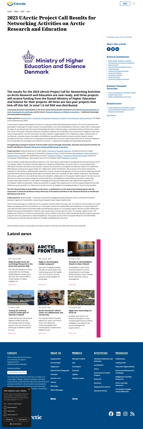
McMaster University (70, 158)
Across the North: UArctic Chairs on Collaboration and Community (51, 312)
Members (77, 353)
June (28, 11)
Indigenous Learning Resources (124, 378)
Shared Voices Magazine (60, 370)
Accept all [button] (9, 419)
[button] (16, 424)
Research (97, 379)
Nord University (73, 118)
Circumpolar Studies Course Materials (123, 390)
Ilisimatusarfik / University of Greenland (121, 63)
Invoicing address (13, 368)
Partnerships (56, 363)
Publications (120, 359)
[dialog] (16, 407)
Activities (101, 353)
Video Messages (57, 390)
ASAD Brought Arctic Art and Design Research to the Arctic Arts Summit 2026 (21, 264)
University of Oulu (52, 153)
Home (9, 11)
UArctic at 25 (55, 378)
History (53, 382)
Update (75, 374)
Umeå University (86, 118)
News (16, 11)
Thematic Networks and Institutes (103, 360)
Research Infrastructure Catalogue (125, 371)
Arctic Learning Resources (121, 384)
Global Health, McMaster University (119, 61)
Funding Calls (121, 363)
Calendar (54, 374)
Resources (122, 353)
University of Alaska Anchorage (75, 156)
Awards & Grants (100, 391)
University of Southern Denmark (59, 151)
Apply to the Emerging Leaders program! (48, 263)
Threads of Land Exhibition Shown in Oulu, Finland (80, 263)
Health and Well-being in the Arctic (119, 97)
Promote (75, 370)
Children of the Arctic (115, 95)
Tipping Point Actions (102, 387)
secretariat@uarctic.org (17, 372)
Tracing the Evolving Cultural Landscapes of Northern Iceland (19, 312)
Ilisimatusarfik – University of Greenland (35, 118)
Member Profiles (78, 359)
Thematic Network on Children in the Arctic (62, 112)
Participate (76, 367)
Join (73, 363)
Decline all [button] (23, 419)
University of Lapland (59, 118)
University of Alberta (55, 156)
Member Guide (78, 378)
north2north (98, 365)
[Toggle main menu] (134, 3)
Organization (56, 359)
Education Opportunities (125, 367)
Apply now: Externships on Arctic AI (80, 311)
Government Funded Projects (102, 374)
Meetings (54, 386)
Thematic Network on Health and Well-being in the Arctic (46, 147)
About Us (56, 353)
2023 (22, 11)
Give (125, 3)
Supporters (55, 367)
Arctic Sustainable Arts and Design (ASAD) (122, 93)
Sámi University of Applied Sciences (120, 67)
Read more (12, 285)
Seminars (97, 383)
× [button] (29, 389)
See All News (111, 115)
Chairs (96, 369)
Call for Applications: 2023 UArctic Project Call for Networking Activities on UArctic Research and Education (121, 110)
